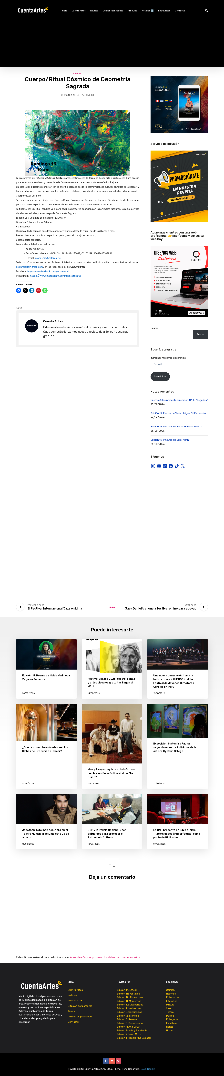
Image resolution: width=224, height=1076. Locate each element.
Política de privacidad (80, 1016)
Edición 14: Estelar (127, 989)
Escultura (171, 1023)
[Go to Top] (217, 1068)
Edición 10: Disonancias (130, 1004)
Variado (77, 73)
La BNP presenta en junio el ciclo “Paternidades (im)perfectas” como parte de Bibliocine (176, 833)
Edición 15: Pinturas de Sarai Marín (170, 439)
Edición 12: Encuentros (130, 997)
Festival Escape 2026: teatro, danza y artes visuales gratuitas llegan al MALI (111, 682)
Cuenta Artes (79, 10)
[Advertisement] (112, 44)
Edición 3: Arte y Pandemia (132, 1030)
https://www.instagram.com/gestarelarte (55, 275)
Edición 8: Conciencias (130, 1012)
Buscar (154, 328)
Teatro (170, 1012)
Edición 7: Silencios (128, 1015)
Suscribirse (160, 376)
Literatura (171, 1001)
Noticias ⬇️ (148, 10)
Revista (94, 10)
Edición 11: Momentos (129, 1001)
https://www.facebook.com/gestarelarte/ (48, 271)
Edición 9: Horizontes (129, 1008)
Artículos (132, 10)
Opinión (170, 989)
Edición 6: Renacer (128, 1019)
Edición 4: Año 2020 (128, 1026)
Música (170, 1015)
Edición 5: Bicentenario (130, 1023)
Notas (169, 1030)
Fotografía (172, 1019)
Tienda (71, 1011)
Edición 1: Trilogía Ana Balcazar (134, 1037)
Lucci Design (148, 1068)
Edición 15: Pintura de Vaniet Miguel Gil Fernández (178, 413)
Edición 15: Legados (113, 10)
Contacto (180, 10)
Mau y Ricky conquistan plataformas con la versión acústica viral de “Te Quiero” (111, 773)
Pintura (170, 1004)
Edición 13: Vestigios (128, 993)
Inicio (64, 10)
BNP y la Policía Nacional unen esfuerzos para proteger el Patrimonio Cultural (107, 833)
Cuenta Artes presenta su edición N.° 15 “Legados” (179, 400)
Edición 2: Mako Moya (129, 1034)
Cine (168, 1008)
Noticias (72, 995)
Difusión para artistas (80, 1005)
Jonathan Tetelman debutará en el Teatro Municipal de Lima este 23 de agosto (45, 833)
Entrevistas (164, 10)
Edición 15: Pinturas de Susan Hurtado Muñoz (176, 426)
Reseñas (171, 993)
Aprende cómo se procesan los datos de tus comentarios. (105, 957)
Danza (169, 1026)
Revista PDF (75, 1000)
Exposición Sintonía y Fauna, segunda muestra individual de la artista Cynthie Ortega (174, 747)
